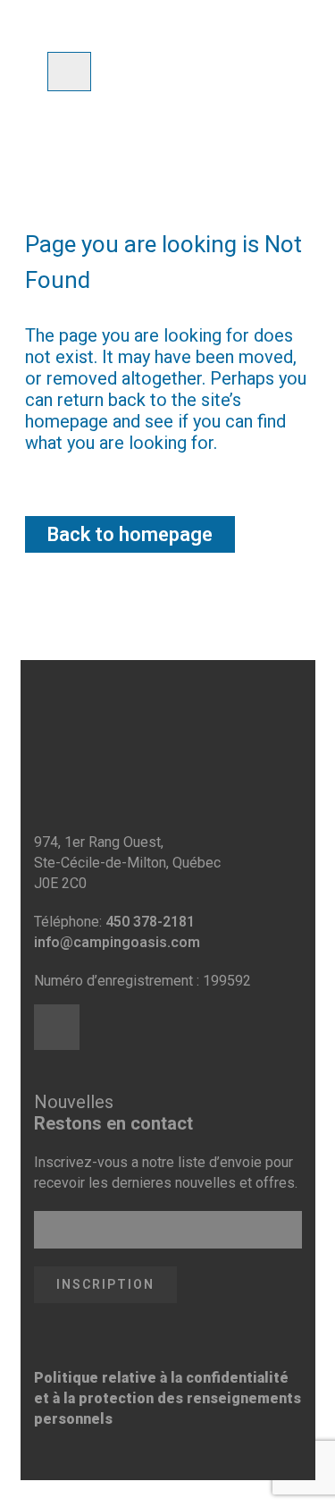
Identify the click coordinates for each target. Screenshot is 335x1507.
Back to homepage (130, 534)
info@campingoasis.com (117, 942)
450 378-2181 (150, 921)
